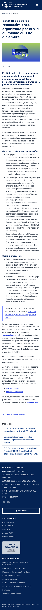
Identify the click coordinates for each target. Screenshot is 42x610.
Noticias (15, 13)
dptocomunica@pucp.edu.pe (13, 471)
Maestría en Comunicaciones (13, 568)
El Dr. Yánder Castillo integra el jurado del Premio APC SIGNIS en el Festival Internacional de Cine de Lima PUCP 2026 (21, 451)
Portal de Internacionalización (13, 583)
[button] (37, 5)
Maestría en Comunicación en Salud (16, 572)
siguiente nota (32, 402)
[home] (15, 5)
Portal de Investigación (11, 579)
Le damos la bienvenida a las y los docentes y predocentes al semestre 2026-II (19, 440)
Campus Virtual (8, 522)
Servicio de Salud (8, 537)
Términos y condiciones (11, 594)
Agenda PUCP (7, 533)
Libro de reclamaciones (11, 546)
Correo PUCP (7, 526)
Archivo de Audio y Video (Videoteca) (16, 586)
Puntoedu (6, 590)
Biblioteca (6, 529)
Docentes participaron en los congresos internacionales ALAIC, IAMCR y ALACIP (20, 429)
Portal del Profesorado (11, 576)
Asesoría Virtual (12, 388)
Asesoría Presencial (14, 392)
